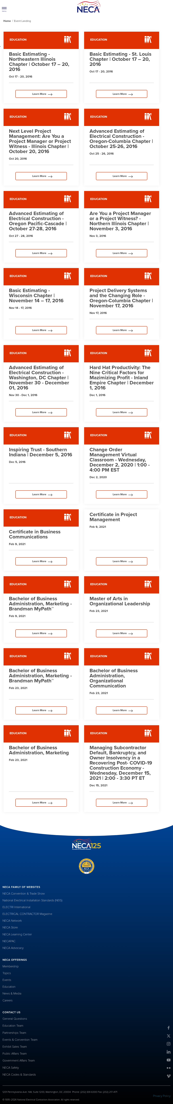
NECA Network (12, 920)
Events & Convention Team (20, 1040)
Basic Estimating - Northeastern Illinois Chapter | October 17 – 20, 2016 (39, 61)
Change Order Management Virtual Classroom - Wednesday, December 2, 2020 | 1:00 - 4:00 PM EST (120, 460)
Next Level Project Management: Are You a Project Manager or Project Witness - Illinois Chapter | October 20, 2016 (40, 141)
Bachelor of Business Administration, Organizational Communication (114, 678)
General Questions (15, 1019)
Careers (8, 1000)
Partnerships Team (14, 1033)
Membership (11, 966)
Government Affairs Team (19, 1060)
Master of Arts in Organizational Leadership (120, 601)
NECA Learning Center (17, 934)
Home (7, 21)
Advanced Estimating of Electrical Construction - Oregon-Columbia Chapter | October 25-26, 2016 (121, 139)
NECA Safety (11, 1067)
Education (9, 987)
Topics (7, 973)
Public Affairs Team (15, 1053)
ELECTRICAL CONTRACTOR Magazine (27, 914)
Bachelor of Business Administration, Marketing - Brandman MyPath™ (40, 604)
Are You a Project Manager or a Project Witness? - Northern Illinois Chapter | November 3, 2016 (120, 221)
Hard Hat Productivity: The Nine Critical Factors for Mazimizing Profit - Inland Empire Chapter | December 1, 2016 (122, 377)
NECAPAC (9, 941)
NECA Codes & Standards (19, 1074)
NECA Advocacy (13, 948)
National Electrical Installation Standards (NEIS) (32, 900)
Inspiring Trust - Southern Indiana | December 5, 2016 (40, 452)
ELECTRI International (16, 907)
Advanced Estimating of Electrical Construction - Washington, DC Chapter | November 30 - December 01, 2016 (39, 377)
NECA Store (10, 927)
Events (7, 980)
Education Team (13, 1025)
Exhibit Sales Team (15, 1046)
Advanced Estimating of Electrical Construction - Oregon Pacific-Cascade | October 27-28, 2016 (38, 221)
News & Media (12, 993)
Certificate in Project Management (113, 517)
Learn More (32, 95)
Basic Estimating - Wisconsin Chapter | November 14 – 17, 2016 (36, 295)
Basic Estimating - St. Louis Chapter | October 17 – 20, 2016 (120, 59)
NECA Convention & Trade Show (24, 893)
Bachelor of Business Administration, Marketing (39, 750)
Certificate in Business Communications (34, 534)
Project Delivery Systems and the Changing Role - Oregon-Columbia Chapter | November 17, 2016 (121, 298)
